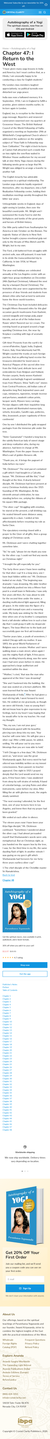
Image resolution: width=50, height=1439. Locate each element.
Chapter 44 (7, 1118)
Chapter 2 (7, 999)
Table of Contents (10, 990)
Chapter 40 (7, 1107)
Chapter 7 (7, 1013)
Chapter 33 (7, 1087)
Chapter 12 (7, 1027)
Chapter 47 (7, 1127)
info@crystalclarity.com (14, 1397)
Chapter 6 (7, 1010)
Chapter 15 (7, 1036)
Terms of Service (11, 1376)
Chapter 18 (7, 1044)
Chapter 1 (7, 996)
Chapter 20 (7, 1050)
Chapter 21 (7, 1053)
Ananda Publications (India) (16, 1368)
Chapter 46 (7, 1124)
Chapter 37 (7, 1098)
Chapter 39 (7, 1104)
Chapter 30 (7, 1078)
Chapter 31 (7, 1081)
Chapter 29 (7, 1076)
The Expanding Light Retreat (17, 1365)
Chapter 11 (7, 1024)
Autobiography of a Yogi (23, 48)
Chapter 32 (7, 1084)
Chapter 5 (7, 1007)
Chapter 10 (7, 1021)
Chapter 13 (7, 1030)
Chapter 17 (7, 1041)
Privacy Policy (32, 1343)
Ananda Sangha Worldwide (16, 1361)
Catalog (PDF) (10, 1347)
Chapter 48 (8, 880)
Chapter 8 (7, 1016)
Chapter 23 (7, 1058)
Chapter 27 (7, 1070)
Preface (6, 987)
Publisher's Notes (10, 984)
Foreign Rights (10, 1343)
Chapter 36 (7, 1096)
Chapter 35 (7, 1093)
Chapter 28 (7, 1073)
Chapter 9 (7, 1019)
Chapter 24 (7, 1061)
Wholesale (8, 1339)
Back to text (9, 875)
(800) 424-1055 (10, 1394)
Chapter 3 (7, 1001)
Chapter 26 (7, 1067)
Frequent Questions (35, 1339)
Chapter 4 (7, 1004)
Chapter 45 (7, 1121)
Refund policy (9, 1379)
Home (6, 48)
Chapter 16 (7, 1039)
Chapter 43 (7, 1115)
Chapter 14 (7, 1033)
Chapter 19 (7, 1047)
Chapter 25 (7, 1064)
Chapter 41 (7, 1110)
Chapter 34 (7, 1090)
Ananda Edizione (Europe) (16, 1372)
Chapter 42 (7, 1113)
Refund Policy (32, 1347)
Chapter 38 (7, 1101)
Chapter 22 (7, 1056)
